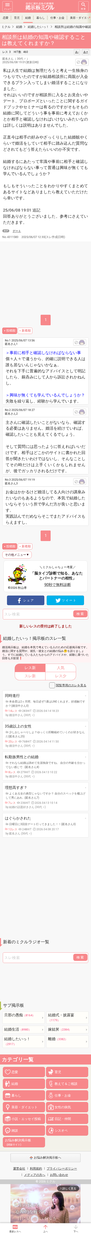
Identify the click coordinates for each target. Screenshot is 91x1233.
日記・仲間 (63, 1119)
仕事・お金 (57, 17)
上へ (45, 1231)
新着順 (26, 330)
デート (17, 231)
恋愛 (5, 17)
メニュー (7, 9)
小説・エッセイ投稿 (26, 1119)
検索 (83, 9)
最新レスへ (15, 1231)
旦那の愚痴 (19, 1015)
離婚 (58, 1039)
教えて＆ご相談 (66, 1084)
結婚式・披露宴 (61, 1017)
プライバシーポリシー (62, 1168)
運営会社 (19, 1168)
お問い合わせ (59, 1175)
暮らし (40, 17)
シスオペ (61, 1130)
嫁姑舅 (59, 1029)
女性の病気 (63, 1107)
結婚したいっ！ (17, 1041)
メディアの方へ (34, 1175)
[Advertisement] (45, 887)
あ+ (85, 52)
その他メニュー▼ (17, 554)
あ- (77, 52)
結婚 (28, 17)
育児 (17, 17)
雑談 (14, 1130)
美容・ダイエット (24, 1107)
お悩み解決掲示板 (18, 1142)
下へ (76, 1231)
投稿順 (10, 330)
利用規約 (36, 1168)
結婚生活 (17, 1029)
